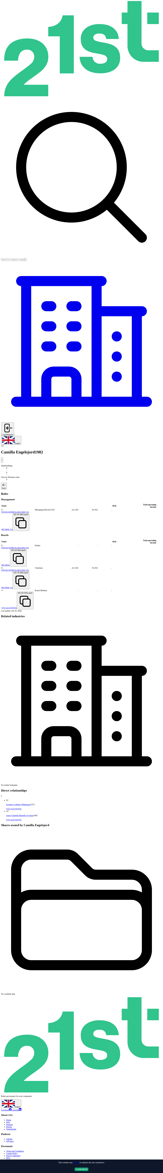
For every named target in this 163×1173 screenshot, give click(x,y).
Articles (9, 1139)
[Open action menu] (2, 458)
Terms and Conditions (15, 1151)
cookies (76, 1162)
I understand (81, 1169)
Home (8, 1120)
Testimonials (11, 1129)
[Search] (26, 259)
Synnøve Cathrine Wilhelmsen (18, 804)
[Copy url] (2, 461)
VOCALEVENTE (9, 608)
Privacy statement (13, 1156)
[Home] (81, 96)
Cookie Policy (12, 1153)
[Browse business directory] (81, 421)
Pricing (9, 1127)
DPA (8, 1158)
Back (4, 488)
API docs (10, 1141)
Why (8, 1122)
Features (9, 1124)
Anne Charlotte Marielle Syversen (19, 815)
